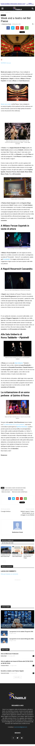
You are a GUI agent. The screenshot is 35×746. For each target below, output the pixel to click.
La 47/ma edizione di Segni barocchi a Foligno (28, 556)
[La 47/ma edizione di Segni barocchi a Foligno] (29, 550)
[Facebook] (13, 738)
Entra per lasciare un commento (9, 574)
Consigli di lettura (5, 511)
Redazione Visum (6, 24)
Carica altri (17, 677)
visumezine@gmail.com (20, 727)
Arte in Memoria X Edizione (9, 654)
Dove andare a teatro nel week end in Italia (15, 487)
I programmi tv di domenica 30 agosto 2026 (17, 625)
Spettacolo (3, 15)
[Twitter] (17, 738)
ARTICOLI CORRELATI (7, 540)
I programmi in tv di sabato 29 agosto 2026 (21, 631)
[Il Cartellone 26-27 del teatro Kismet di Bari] (6, 550)
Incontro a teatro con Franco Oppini (12, 671)
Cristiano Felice (5, 665)
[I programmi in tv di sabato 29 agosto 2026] (4, 633)
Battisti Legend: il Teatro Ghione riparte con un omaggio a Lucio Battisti (27, 513)
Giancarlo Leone (5, 673)
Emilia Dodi (4, 656)
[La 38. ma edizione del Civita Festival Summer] (17, 550)
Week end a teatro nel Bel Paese (19, 491)
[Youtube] (21, 738)
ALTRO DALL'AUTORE (7, 543)
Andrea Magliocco (6, 627)
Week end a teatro (6, 104)
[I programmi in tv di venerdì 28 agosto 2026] (4, 640)
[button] (32, 8)
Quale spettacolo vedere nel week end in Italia (12, 489)
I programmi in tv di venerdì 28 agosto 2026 (21, 638)
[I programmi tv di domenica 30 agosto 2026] (17, 619)
